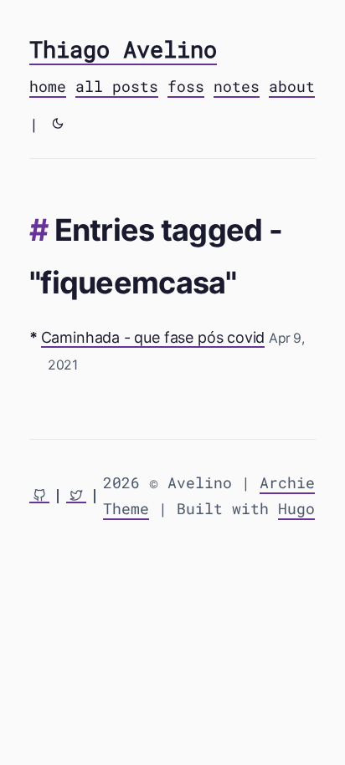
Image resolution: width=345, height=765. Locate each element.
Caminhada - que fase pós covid (153, 337)
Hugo (296, 508)
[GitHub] (39, 496)
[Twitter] (76, 496)
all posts (116, 86)
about (292, 86)
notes (237, 86)
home (47, 86)
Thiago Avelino (123, 49)
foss (185, 86)
